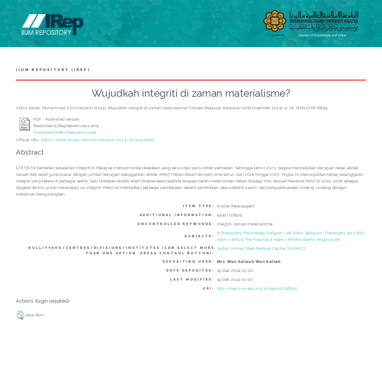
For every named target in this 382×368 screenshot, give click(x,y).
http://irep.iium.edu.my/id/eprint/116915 (257, 288)
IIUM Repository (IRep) (53, 70)
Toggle (10, 11)
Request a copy (82, 132)
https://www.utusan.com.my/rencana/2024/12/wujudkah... (99, 139)
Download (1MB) (49, 132)
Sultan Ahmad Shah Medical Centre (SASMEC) (261, 248)
